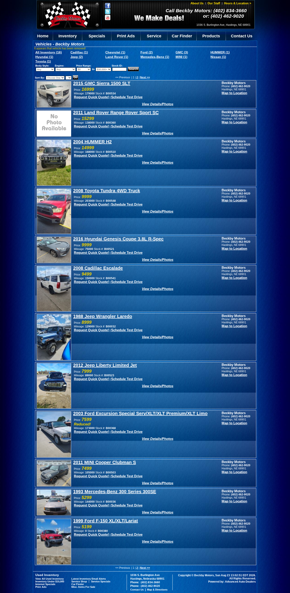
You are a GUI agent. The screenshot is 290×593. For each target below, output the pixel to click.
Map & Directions (157, 589)
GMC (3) (182, 52)
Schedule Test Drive (127, 97)
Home (42, 36)
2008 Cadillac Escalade (98, 268)
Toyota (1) (43, 61)
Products (211, 36)
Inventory (67, 36)
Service (154, 36)
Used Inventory (47, 575)
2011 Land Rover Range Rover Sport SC (116, 112)
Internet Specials (45, 584)
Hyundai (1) (44, 57)
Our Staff (214, 3)
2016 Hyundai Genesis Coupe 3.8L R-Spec (118, 238)
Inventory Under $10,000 (49, 581)
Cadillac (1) (79, 52)
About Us (197, 3)
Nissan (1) (218, 57)
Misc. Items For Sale (83, 587)
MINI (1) (181, 57)
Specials (97, 36)
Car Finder (182, 36)
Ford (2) (146, 52)
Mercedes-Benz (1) (154, 57)
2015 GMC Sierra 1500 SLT (101, 83)
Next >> (145, 77)
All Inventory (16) (48, 52)
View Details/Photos (157, 104)
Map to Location (234, 93)
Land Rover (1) (116, 57)
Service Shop (79, 581)
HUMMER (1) (220, 52)
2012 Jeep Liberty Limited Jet (105, 365)
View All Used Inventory (49, 578)
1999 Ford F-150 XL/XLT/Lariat (105, 520)
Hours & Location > (237, 3)
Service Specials (100, 581)
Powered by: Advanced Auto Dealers (232, 581)
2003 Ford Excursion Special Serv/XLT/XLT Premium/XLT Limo (140, 413)
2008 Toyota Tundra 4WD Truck (106, 190)
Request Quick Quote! (91, 97)
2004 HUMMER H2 (92, 141)
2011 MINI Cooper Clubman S (104, 462)
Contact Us (241, 36)
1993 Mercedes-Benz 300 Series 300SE (114, 491)
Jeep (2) (76, 57)
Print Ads (126, 36)
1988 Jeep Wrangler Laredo (102, 316)
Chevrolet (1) (115, 52)
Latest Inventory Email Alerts (88, 578)
